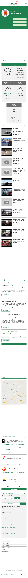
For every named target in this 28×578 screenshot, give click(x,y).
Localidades (4, 4)
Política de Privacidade (17, 570)
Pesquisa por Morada (6, 501)
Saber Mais (6, 294)
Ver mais (14, 344)
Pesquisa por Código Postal (8, 495)
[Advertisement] (14, 44)
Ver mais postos (14, 489)
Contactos (8, 570)
